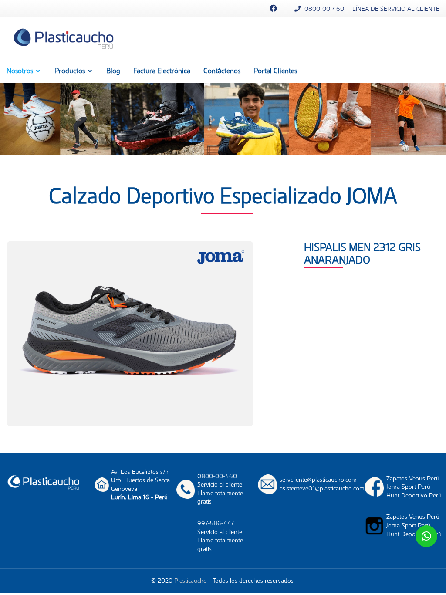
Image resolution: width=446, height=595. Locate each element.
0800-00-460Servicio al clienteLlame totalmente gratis (220, 489)
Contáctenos (221, 70)
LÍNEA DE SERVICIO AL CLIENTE (395, 9)
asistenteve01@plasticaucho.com (322, 488)
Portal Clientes (275, 70)
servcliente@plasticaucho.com (318, 479)
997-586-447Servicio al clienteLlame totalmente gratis (220, 536)
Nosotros (21, 70)
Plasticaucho (190, 581)
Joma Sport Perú (408, 486)
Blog (113, 70)
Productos (70, 70)
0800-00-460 (323, 9)
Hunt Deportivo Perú (414, 495)
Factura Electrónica (161, 70)
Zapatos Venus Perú (412, 478)
